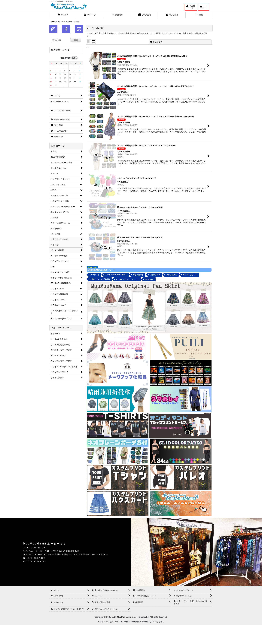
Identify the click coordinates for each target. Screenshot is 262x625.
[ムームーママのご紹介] (181, 503)
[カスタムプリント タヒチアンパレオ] (181, 477)
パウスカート (138, 275)
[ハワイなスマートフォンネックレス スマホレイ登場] (181, 399)
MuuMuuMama (124, 617)
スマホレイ (94, 275)
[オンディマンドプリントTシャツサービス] (180, 425)
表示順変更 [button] (157, 42)
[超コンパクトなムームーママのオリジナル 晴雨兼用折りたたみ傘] (117, 399)
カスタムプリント (190, 275)
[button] (190, 7)
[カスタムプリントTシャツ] (117, 477)
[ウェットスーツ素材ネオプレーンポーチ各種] (117, 451)
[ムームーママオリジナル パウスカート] (149, 307)
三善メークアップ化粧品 (100, 279)
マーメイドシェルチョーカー (127, 279)
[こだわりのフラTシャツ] (117, 425)
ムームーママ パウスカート (116, 275)
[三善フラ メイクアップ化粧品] (117, 373)
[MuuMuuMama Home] (68, 6)
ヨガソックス (155, 275)
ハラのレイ (149, 279)
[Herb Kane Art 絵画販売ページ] (181, 373)
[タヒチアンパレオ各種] (181, 451)
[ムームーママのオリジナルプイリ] (181, 346)
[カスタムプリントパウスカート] (117, 503)
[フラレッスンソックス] (117, 346)
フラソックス (171, 275)
